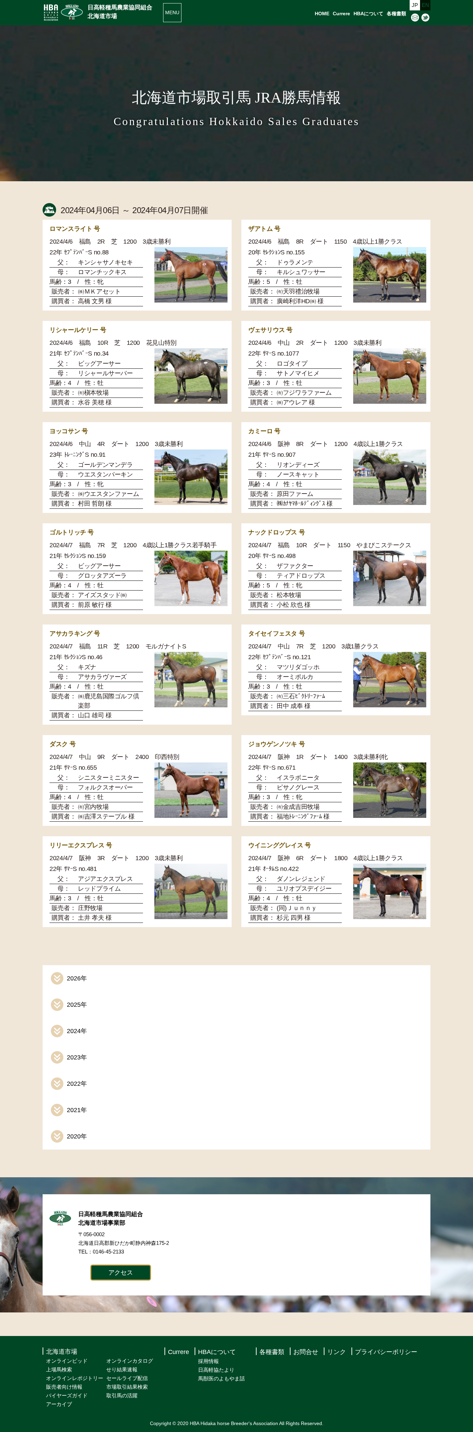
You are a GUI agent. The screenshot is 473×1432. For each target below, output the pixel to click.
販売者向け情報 (64, 1387)
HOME (322, 13)
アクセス (120, 1272)
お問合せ (305, 1351)
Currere (341, 13)
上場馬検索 (59, 1369)
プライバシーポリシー (386, 1351)
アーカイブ (59, 1404)
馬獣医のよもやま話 (221, 1378)
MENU (172, 12)
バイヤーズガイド (67, 1395)
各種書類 (396, 13)
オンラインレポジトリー (74, 1378)
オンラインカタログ (129, 1361)
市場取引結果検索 (127, 1387)
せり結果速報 (121, 1369)
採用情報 (208, 1361)
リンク (336, 1351)
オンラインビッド (67, 1361)
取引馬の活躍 (121, 1395)
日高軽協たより (216, 1370)
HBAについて (368, 13)
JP (415, 5)
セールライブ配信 (127, 1378)
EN (425, 5)
